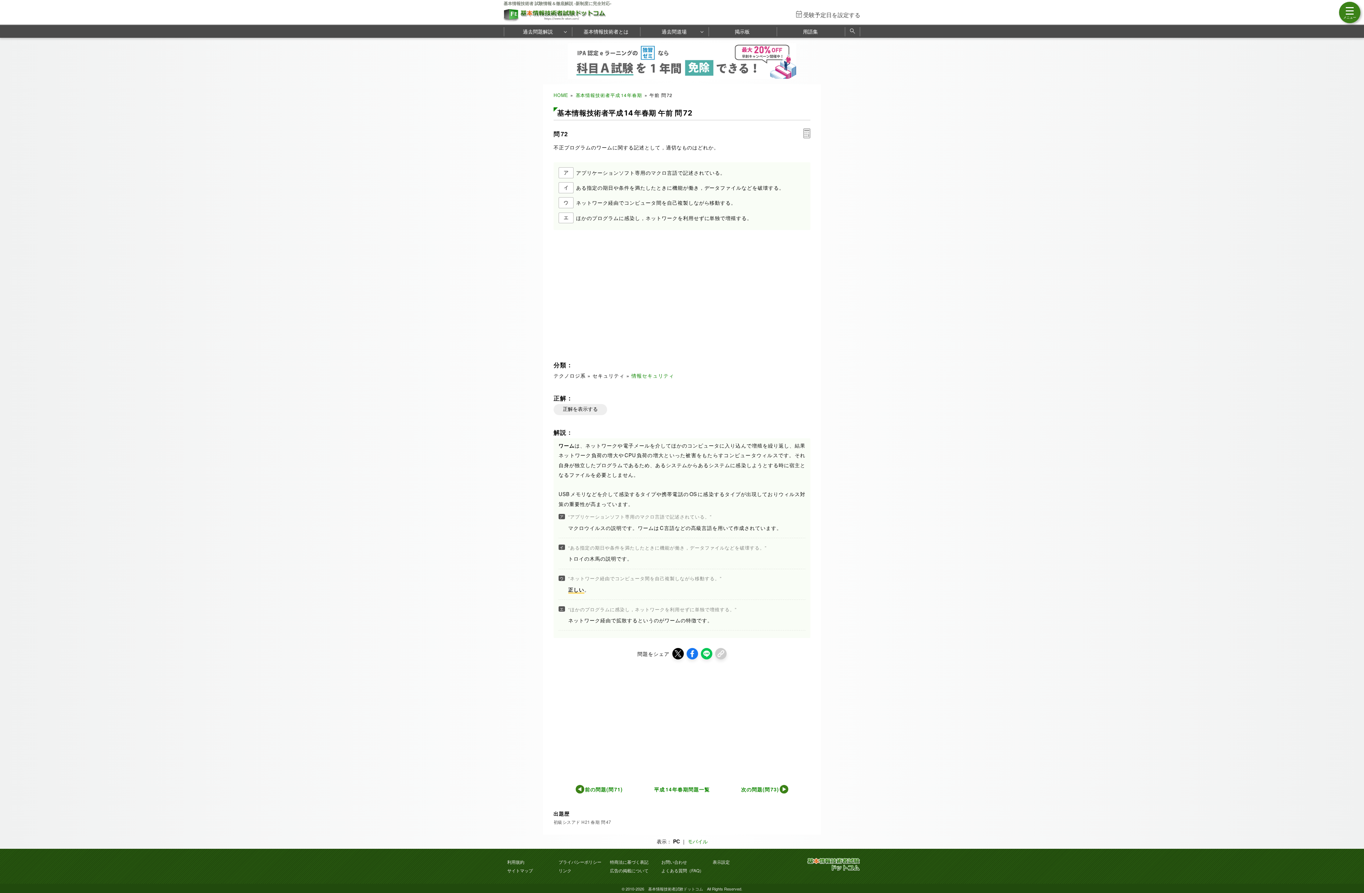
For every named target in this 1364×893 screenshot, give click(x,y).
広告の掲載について (629, 870)
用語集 (810, 31)
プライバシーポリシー (580, 862)
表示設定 (721, 862)
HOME (561, 95)
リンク (565, 870)
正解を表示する (580, 409)
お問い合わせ (674, 862)
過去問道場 (674, 31)
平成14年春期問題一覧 (682, 789)
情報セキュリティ (652, 375)
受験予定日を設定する (831, 15)
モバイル (698, 841)
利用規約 (515, 862)
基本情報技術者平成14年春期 (609, 95)
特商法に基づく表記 (629, 862)
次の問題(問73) (760, 789)
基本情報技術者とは (606, 31)
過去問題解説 (538, 31)
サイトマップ (520, 870)
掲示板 (742, 31)
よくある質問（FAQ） (682, 870)
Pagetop (1350, 866)
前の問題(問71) (604, 789)
